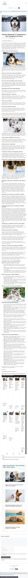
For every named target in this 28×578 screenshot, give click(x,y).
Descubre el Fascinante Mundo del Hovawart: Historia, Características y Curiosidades (17, 419)
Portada (1, 11)
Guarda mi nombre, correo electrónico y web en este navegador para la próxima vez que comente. (14, 554)
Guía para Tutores (5, 11)
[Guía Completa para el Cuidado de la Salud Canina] (23, 379)
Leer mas (5, 403)
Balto (10, 264)
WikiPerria (4, 405)
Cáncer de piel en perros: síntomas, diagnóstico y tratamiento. (12, 528)
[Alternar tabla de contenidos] (12, 41)
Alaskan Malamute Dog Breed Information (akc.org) (9, 371)
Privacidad (17, 565)
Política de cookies (11, 574)
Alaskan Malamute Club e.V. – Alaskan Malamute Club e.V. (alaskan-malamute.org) (13, 373)
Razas (9, 11)
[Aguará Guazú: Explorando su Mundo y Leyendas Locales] (11, 414)
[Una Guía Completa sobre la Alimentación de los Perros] (11, 379)
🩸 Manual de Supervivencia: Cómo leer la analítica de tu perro (5, 418)
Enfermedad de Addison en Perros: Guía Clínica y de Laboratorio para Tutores (13, 506)
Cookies (10, 565)
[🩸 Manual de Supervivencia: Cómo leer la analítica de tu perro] (5, 414)
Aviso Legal (13, 565)
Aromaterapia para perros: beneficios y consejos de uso (11, 459)
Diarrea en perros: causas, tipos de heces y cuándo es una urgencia (14, 485)
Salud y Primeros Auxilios (22, 409)
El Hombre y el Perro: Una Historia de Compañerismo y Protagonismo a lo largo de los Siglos (5, 385)
